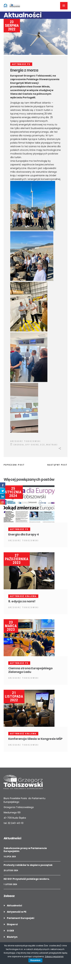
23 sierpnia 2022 (12, 25)
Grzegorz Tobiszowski (25, 441)
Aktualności (14, 905)
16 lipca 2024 (10, 856)
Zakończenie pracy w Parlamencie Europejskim (25, 850)
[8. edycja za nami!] (36, 570)
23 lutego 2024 (11, 870)
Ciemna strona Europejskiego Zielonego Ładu (30, 670)
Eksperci (12, 924)
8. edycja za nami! (22, 601)
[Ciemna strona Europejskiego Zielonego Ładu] (36, 637)
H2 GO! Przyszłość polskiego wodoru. (27, 879)
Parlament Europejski (20, 918)
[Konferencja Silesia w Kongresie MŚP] (36, 708)
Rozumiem (35, 960)
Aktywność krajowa (23, 596)
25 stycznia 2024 (13, 492)
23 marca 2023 (11, 626)
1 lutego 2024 (10, 884)
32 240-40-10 (15, 823)
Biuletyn (12, 937)
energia (19, 445)
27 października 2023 (16, 559)
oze (42, 445)
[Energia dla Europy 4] (36, 503)
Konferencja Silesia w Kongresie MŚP (35, 739)
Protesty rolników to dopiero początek (28, 865)
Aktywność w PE (16, 911)
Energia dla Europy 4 (23, 534)
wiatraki (52, 445)
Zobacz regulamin (54, 956)
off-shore (32, 445)
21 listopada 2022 (14, 696)
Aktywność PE (21, 64)
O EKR (10, 930)
